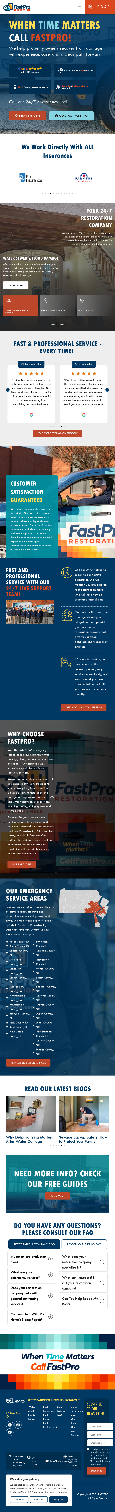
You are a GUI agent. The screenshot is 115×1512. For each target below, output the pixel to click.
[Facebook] (9, 1425)
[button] (79, 6)
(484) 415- (34, 1461)
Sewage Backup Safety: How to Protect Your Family (30, 1139)
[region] (39, 1490)
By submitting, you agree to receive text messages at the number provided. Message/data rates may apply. (100, 1456)
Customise (19, 1499)
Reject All (38, 1499)
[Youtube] (9, 1432)
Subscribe (96, 1470)
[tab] (34, 1244)
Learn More (16, 285)
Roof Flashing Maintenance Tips (81, 1139)
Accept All (58, 1499)
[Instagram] (18, 1425)
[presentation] (53, 324)
